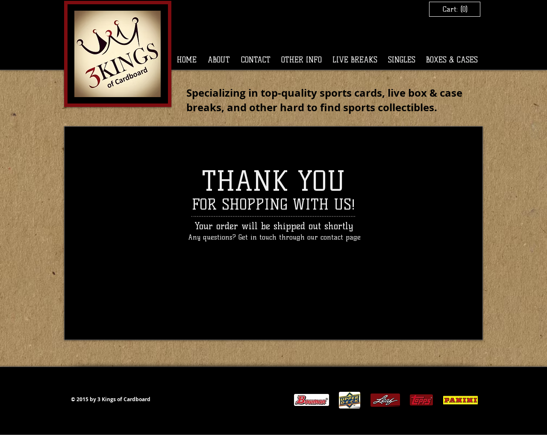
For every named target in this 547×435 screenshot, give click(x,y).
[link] (455, 9)
